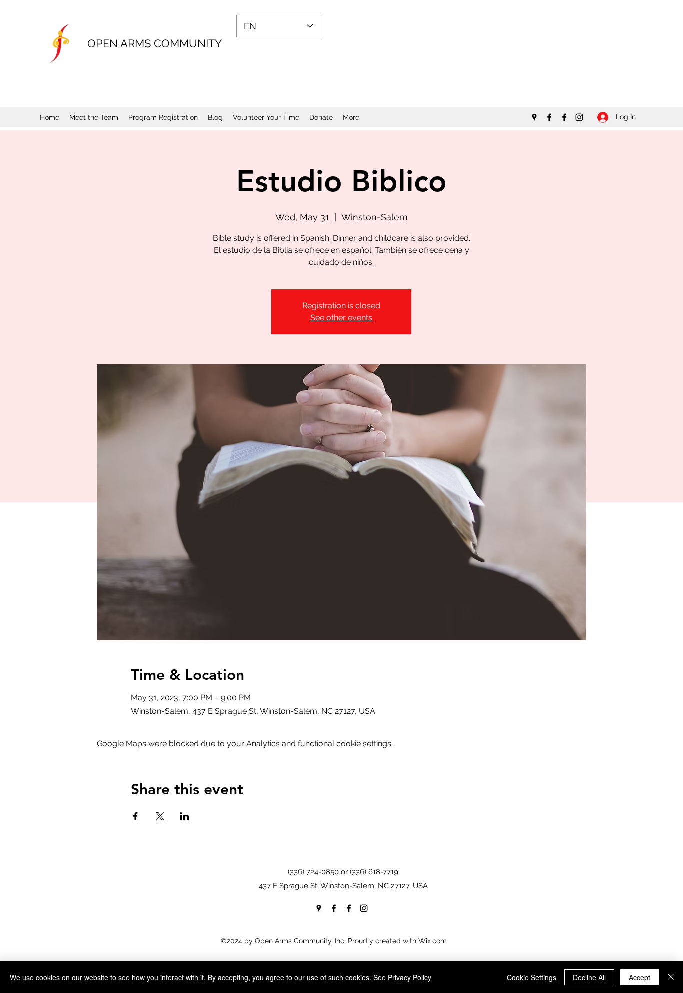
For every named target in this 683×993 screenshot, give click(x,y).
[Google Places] (535, 117)
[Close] (671, 977)
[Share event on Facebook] (135, 816)
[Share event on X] (160, 816)
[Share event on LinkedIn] (185, 816)
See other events (341, 317)
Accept (639, 977)
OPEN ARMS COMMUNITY (155, 43)
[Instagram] (579, 117)
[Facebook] (549, 117)
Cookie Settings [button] (531, 977)
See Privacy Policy (403, 977)
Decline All (589, 977)
